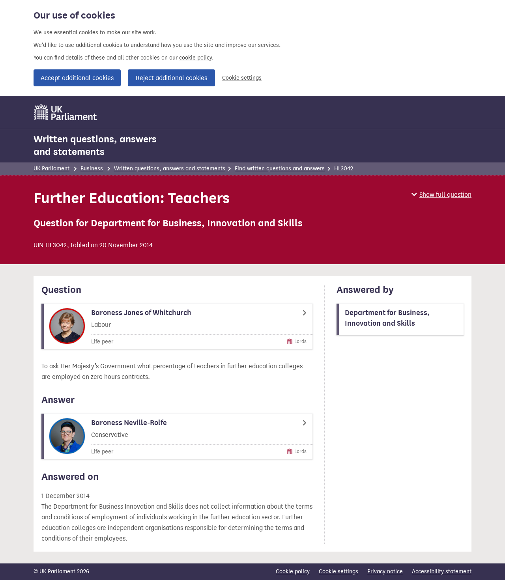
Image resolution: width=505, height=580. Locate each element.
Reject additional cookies (171, 78)
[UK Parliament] (66, 112)
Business (91, 168)
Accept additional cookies (77, 78)
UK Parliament (51, 168)
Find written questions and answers (280, 168)
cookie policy (195, 57)
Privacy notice (385, 571)
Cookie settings (242, 78)
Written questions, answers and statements (95, 145)
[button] (441, 194)
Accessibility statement (441, 571)
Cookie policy (293, 571)
